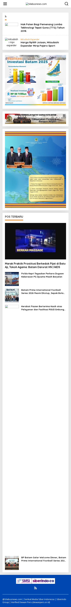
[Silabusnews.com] (36, 3)
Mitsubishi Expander (30, 39)
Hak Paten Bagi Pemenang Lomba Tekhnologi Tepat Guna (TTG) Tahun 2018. (43, 27)
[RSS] (35, 588)
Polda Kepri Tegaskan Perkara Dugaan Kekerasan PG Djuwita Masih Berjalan (42, 275)
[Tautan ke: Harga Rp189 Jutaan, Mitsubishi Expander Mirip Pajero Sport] (11, 42)
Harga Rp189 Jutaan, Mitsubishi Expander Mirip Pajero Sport (40, 44)
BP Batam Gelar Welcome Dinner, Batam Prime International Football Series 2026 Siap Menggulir (43, 559)
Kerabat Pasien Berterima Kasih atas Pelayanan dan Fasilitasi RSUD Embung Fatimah (42, 308)
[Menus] (5, 4)
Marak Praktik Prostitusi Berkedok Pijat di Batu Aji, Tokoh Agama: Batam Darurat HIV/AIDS (35, 265)
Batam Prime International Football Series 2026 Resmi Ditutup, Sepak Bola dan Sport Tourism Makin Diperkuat (42, 291)
